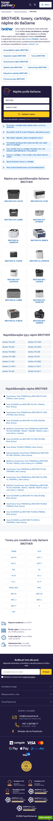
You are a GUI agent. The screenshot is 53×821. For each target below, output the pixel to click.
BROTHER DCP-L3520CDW (39, 301)
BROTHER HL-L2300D (13, 300)
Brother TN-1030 (34, 342)
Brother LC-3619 (9, 366)
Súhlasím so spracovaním (19, 677)
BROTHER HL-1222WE (13, 261)
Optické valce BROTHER (12, 67)
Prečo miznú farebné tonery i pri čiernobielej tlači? (25, 167)
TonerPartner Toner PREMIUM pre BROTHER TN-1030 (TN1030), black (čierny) (26, 413)
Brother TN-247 (34, 357)
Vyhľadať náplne (28, 114)
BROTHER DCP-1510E (39, 201)
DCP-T (39, 563)
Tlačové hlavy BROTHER (37, 67)
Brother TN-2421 (9, 342)
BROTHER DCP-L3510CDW (13, 281)
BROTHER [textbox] (9, 100)
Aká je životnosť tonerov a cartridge (20, 162)
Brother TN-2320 (34, 361)
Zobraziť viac (33, 44)
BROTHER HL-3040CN (39, 240)
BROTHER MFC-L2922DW (39, 281)
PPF (13, 612)
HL (39, 570)
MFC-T (13, 606)
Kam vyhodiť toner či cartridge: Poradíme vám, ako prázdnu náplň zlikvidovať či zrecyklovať (26, 150)
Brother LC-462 (8, 361)
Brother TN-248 (34, 352)
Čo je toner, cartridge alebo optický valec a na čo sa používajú (26, 126)
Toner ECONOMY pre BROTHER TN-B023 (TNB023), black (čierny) (26, 513)
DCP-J (39, 557)
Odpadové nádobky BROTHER (15, 73)
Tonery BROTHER (38, 56)
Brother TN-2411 (34, 371)
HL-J (39, 576)
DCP (39, 551)
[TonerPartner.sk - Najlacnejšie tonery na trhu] (8, 4)
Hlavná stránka (6, 12)
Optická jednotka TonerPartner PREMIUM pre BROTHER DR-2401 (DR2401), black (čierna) (27, 454)
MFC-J (13, 600)
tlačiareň (32, 39)
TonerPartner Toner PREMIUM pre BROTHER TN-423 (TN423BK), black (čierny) (26, 470)
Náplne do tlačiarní (20, 12)
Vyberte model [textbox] (11, 107)
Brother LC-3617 (34, 366)
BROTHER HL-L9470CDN (39, 261)
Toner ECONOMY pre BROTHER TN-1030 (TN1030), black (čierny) (25, 497)
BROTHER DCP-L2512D (13, 201)
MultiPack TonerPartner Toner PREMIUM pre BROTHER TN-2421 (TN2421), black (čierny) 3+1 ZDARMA (27, 462)
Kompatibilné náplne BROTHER (15, 50)
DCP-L (13, 563)
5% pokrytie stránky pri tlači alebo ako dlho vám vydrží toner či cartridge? (27, 144)
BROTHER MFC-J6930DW (39, 322)
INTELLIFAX (13, 588)
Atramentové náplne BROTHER (15, 62)
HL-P (39, 582)
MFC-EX (39, 594)
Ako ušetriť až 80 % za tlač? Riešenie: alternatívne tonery (28, 132)
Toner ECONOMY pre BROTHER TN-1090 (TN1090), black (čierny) (25, 440)
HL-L (13, 582)
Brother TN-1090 (9, 357)
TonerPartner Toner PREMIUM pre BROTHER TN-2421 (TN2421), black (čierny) (26, 397)
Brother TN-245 (8, 371)
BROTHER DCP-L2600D (13, 220)
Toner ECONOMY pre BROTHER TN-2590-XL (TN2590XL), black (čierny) (23, 521)
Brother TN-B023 (9, 352)
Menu (47, 5)
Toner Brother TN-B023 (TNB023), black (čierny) (24, 447)
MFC (39, 588)
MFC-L (39, 600)
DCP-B (13, 557)
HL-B (14, 576)
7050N (13, 551)
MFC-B (13, 594)
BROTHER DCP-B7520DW (39, 221)
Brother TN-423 (8, 347)
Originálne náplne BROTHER (14, 56)
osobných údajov (29, 677)
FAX (13, 570)
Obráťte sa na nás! (32, 119)
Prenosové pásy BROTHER (14, 79)
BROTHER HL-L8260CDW (13, 241)
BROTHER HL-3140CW (13, 321)
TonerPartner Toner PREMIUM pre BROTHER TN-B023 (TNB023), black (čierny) (26, 505)
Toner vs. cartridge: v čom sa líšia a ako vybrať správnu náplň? (27, 156)
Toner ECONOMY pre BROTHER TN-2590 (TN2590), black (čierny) (25, 422)
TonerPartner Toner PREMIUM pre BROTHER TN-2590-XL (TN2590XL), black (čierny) (26, 478)
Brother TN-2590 (34, 347)
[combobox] (26, 100)
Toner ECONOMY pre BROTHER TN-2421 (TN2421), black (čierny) (25, 405)
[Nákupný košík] (35, 4)
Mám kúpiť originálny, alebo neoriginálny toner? (25, 138)
